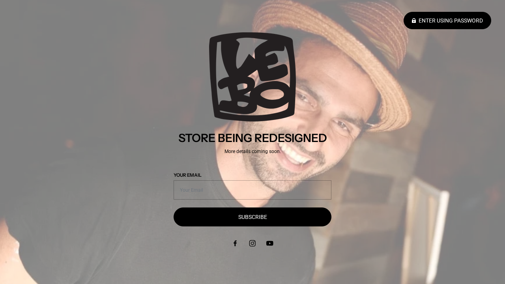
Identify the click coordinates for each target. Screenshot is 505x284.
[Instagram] (252, 243)
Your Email (188, 175)
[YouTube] (270, 243)
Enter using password (451, 20)
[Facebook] (235, 243)
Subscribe (252, 217)
